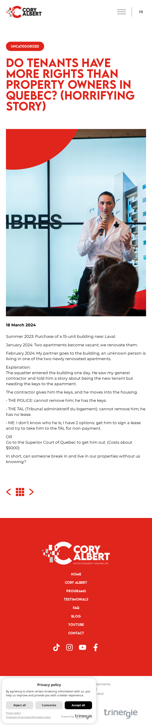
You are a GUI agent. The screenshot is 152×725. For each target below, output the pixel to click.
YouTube (76, 624)
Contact (76, 633)
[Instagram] (69, 647)
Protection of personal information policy (28, 717)
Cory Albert (76, 582)
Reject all (19, 705)
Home (76, 574)
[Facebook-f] (95, 647)
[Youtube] (82, 647)
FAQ (76, 608)
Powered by (67, 716)
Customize (49, 705)
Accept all (78, 705)
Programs (76, 591)
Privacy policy (13, 713)
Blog (76, 616)
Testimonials (76, 599)
